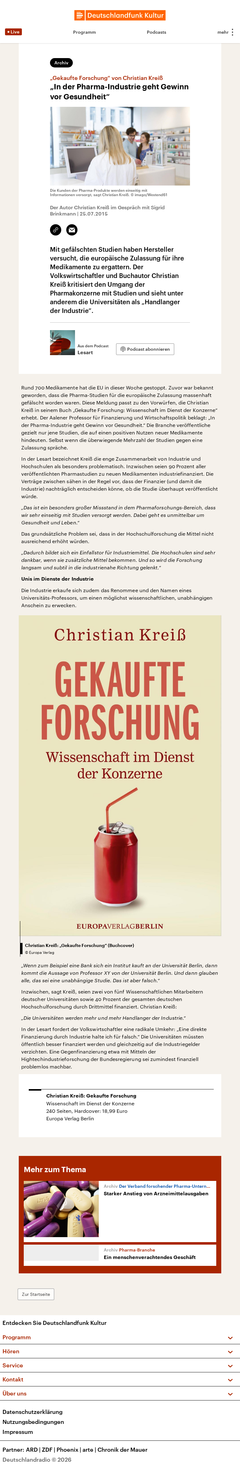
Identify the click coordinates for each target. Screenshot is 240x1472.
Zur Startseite (36, 1294)
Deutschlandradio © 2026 (37, 1459)
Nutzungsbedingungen (33, 1421)
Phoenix (69, 1449)
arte (89, 1449)
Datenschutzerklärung (32, 1411)
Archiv (61, 62)
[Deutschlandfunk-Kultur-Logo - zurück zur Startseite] (120, 15)
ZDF (48, 1449)
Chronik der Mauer (123, 1449)
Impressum (17, 1431)
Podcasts (156, 32)
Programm (84, 32)
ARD (33, 1449)
